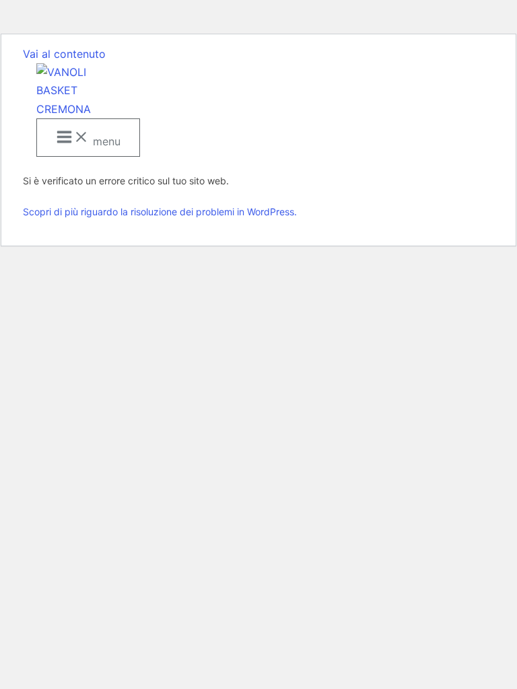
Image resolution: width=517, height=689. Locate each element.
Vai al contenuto (64, 54)
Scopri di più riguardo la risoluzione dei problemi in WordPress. (160, 211)
